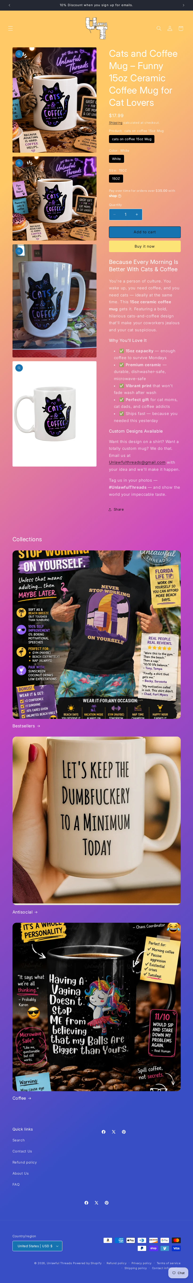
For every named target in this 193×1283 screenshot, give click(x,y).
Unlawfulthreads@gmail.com (137, 462)
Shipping (116, 122)
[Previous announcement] (9, 5)
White (116, 159)
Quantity (115, 205)
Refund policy (24, 1162)
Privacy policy (142, 1263)
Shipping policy (136, 1268)
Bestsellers (23, 725)
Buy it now (145, 246)
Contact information (166, 1268)
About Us (20, 1173)
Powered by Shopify (87, 1263)
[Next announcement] (183, 5)
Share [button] (119, 509)
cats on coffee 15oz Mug (132, 139)
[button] (10, 28)
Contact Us (22, 1151)
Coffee (19, 1098)
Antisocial (22, 912)
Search (18, 1140)
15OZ (116, 178)
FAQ (16, 1184)
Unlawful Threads (59, 1263)
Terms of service (169, 1263)
